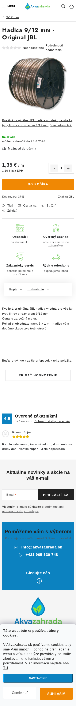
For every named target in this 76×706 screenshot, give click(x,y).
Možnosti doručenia (22, 148)
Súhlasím (56, 694)
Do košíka (38, 184)
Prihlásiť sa (56, 495)
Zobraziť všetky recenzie (52, 421)
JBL (71, 196)
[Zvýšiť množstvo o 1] (68, 168)
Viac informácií (61, 125)
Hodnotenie (35, 289)
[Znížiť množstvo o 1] (54, 168)
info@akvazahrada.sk (41, 547)
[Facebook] (39, 581)
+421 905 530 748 (42, 554)
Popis (13, 289)
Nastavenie (38, 678)
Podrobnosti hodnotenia (54, 48)
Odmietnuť (20, 693)
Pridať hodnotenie (38, 375)
